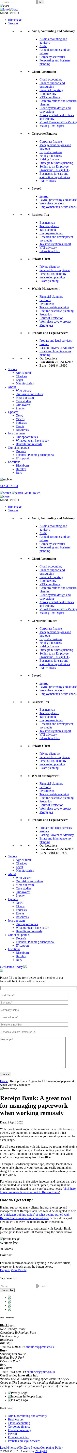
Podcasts (21, 422)
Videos (20, 419)
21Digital (41, 1451)
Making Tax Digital (51, 125)
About (12, 387)
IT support (22, 458)
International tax (49, 251)
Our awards (23, 404)
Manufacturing (25, 383)
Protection (45, 314)
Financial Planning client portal (35, 454)
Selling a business (50, 155)
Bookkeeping (47, 93)
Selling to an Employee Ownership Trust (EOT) (54, 168)
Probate (44, 344)
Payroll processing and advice (58, 199)
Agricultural (23, 372)
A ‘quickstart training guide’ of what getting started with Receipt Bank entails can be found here (34, 1216)
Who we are (23, 390)
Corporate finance (50, 141)
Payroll (43, 196)
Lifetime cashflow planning (56, 310)
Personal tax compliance (54, 270)
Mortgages (46, 325)
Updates (13, 412)
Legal (19, 379)
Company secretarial (52, 56)
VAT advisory (48, 247)
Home (4, 1081)
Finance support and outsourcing (52, 84)
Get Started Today (11, 967)
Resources (22, 429)
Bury (19, 472)
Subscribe (7, 1290)
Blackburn (22, 465)
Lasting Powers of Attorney (56, 347)
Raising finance (49, 159)
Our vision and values (29, 394)
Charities (21, 376)
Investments (46, 303)
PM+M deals (47, 180)
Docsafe (21, 451)
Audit (43, 46)
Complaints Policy (51, 1447)
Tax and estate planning (54, 307)
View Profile (18, 1270)
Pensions (45, 300)
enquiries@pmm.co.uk (40, 1347)
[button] (9, 13)
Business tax (47, 222)
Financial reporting (51, 90)
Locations (14, 462)
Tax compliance (49, 226)
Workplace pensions (52, 203)
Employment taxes (51, 233)
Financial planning (51, 296)
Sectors (12, 369)
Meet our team (25, 397)
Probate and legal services (55, 340)
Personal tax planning (52, 273)
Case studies (23, 401)
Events (20, 426)
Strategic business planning (56, 163)
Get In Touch (32, 493)
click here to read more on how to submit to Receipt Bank (38, 1190)
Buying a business (50, 152)
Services (13, 23)
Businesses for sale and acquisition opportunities (54, 175)
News (19, 415)
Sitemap (13, 1447)
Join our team (16, 433)
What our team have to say (32, 440)
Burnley (21, 469)
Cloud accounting (50, 79)
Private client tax (49, 266)
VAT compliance (49, 97)
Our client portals (18, 447)
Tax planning (47, 229)
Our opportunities (27, 437)
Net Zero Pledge (29, 1447)
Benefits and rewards (29, 444)
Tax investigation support (55, 244)
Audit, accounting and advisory (27, 1416)
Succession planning (52, 277)
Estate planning (49, 281)
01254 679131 (9, 486)
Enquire (5, 1270)
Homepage (15, 19)
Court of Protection (51, 318)
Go (40, 2)
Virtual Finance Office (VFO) (58, 122)
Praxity (20, 408)
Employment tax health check (57, 207)
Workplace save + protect (55, 321)
